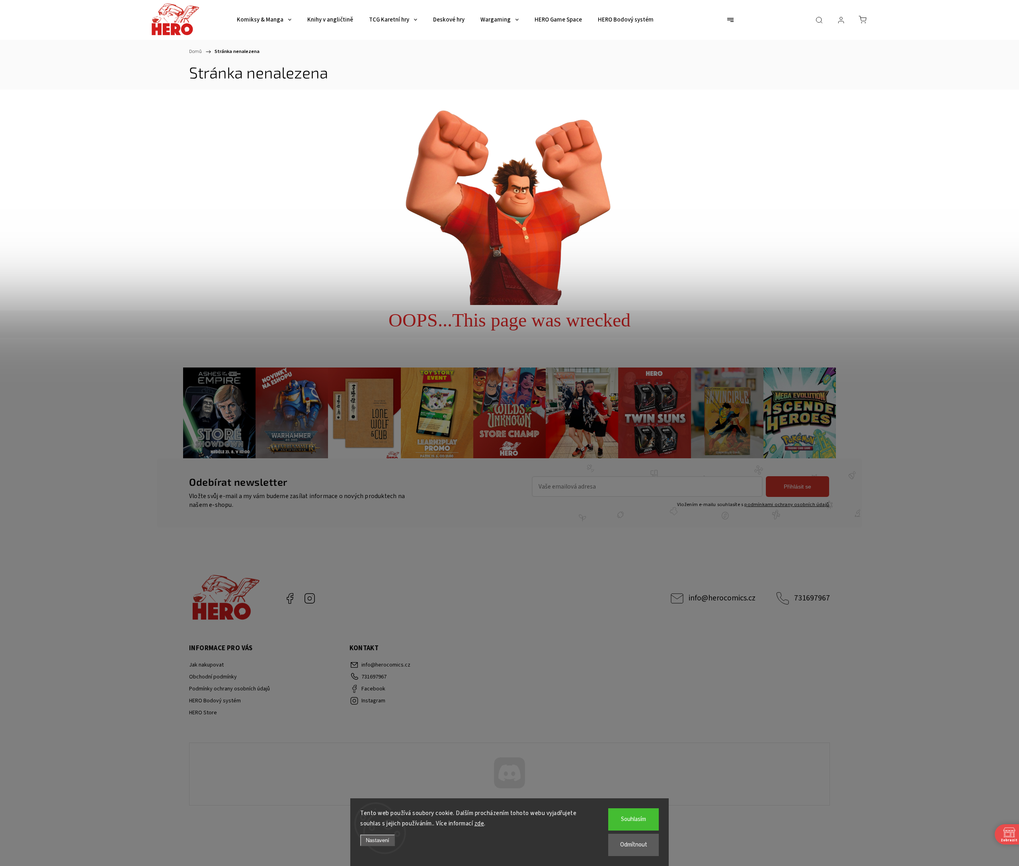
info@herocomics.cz (722, 598)
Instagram (310, 598)
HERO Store (203, 713)
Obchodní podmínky (213, 677)
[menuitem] (264, 20)
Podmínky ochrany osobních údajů (229, 689)
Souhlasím (633, 819)
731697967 (812, 598)
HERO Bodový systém (215, 701)
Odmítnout (633, 845)
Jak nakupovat (206, 665)
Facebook (290, 598)
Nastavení (377, 840)
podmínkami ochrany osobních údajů (786, 504)
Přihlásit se (797, 486)
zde (479, 823)
